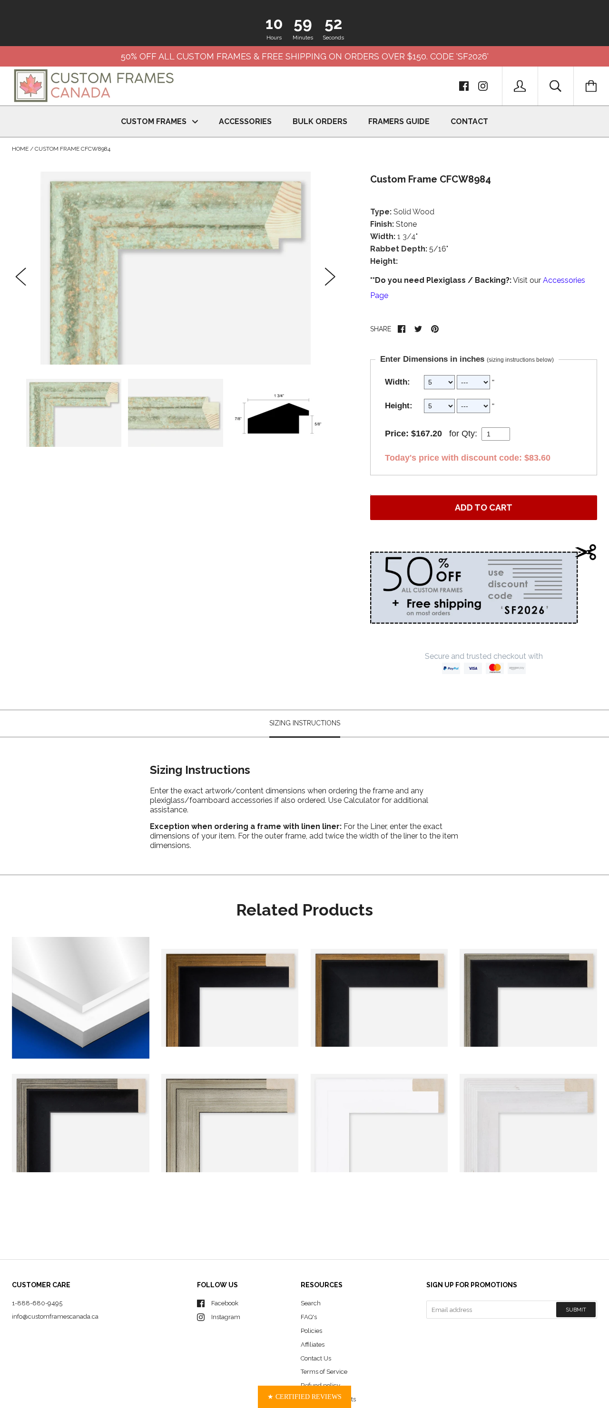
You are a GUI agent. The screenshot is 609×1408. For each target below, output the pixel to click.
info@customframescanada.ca (55, 1316)
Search (311, 1303)
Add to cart (483, 507)
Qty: (469, 433)
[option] (175, 268)
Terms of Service (324, 1371)
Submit (576, 1310)
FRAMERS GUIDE (399, 121)
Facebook (224, 1303)
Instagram (225, 1317)
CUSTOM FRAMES (154, 121)
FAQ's (309, 1317)
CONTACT (469, 121)
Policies (311, 1330)
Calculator (363, 800)
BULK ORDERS (320, 121)
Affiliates (312, 1344)
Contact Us (316, 1358)
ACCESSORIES (245, 121)
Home (20, 148)
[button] (304, 1397)
